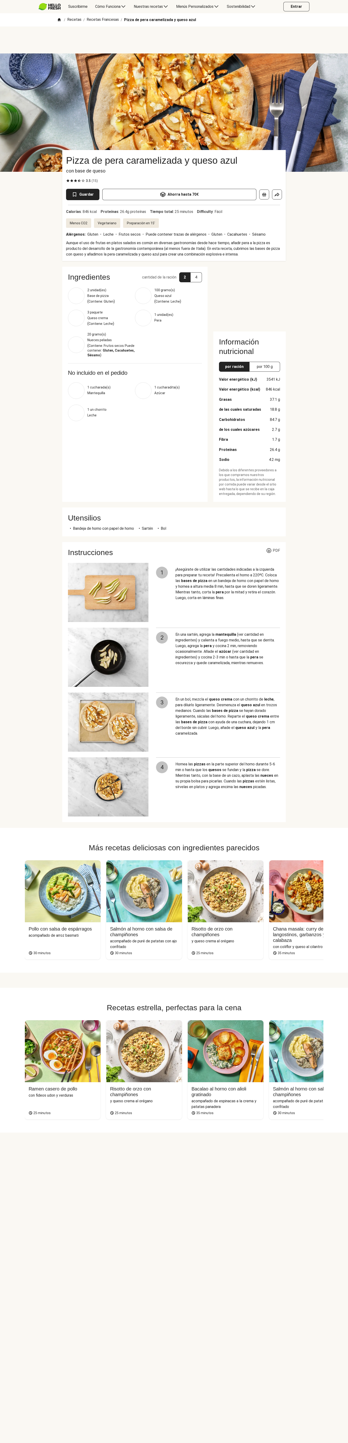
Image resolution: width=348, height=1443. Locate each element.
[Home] (59, 20)
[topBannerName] (174, 40)
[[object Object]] (264, 194)
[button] (135, 277)
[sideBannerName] (249, 296)
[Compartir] (277, 194)
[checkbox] (68, 181)
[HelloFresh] (50, 6)
